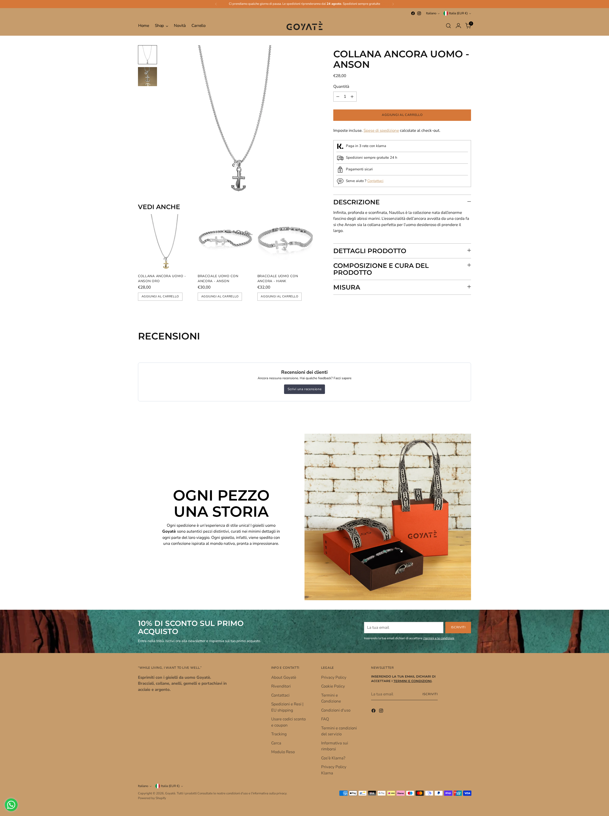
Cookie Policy (333, 686)
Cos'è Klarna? (333, 758)
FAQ (325, 719)
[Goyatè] (304, 25)
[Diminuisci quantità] (338, 96)
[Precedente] (216, 4)
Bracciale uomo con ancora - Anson (218, 278)
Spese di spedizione (381, 130)
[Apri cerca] (448, 25)
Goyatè (170, 793)
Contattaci (375, 180)
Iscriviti (430, 694)
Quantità (341, 86)
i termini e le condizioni (438, 638)
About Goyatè (283, 677)
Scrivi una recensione (305, 389)
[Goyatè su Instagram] (419, 13)
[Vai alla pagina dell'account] (458, 25)
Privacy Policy (333, 677)
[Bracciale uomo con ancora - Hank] (285, 242)
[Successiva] (393, 4)
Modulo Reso (283, 752)
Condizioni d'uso (335, 710)
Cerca (276, 743)
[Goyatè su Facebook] (413, 13)
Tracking (279, 734)
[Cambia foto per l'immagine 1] (147, 54)
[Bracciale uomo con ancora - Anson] (226, 242)
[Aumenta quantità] (352, 96)
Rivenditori (281, 686)
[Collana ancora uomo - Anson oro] (166, 242)
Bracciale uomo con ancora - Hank (277, 278)
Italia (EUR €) (458, 13)
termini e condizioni (412, 681)
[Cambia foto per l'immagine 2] (147, 76)
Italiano (431, 13)
